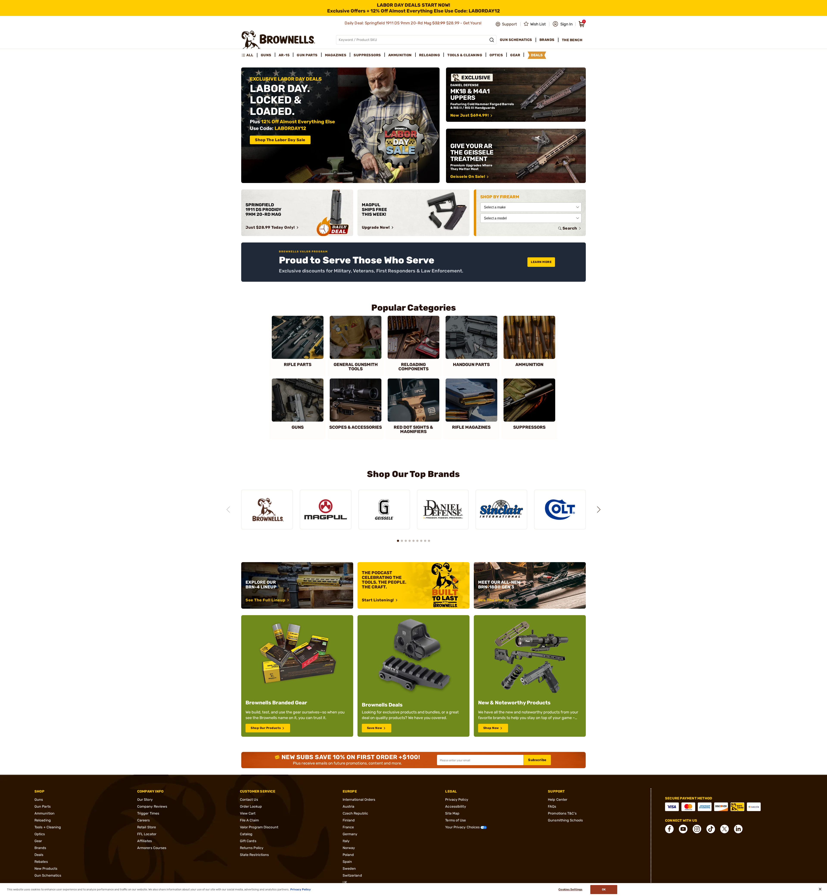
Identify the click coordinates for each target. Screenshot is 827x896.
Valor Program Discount (259, 827)
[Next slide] (599, 510)
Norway (349, 848)
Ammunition (44, 813)
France (348, 827)
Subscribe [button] (537, 760)
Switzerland (352, 875)
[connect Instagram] (697, 829)
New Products (45, 868)
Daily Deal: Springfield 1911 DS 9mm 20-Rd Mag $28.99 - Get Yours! (413, 23)
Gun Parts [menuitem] (307, 55)
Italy (346, 841)
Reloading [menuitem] (429, 55)
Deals (39, 855)
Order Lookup (251, 806)
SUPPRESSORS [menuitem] (367, 55)
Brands (40, 848)
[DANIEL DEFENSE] (442, 509)
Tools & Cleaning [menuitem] (464, 55)
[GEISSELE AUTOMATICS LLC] (384, 509)
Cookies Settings (570, 889)
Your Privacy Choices (462, 827)
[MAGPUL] (325, 509)
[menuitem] (249, 55)
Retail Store (146, 827)
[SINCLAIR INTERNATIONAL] (501, 509)
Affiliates (144, 841)
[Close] (820, 889)
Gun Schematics (47, 875)
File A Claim (249, 820)
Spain (347, 862)
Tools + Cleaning (47, 827)
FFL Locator (146, 834)
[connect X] (724, 829)
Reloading (42, 820)
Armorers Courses (151, 848)
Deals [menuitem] (537, 55)
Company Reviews (152, 806)
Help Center (557, 799)
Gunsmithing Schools (565, 820)
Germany (350, 834)
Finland (349, 820)
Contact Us (249, 799)
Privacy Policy (456, 799)
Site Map (452, 813)
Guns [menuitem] (266, 55)
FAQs (552, 806)
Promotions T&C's (562, 813)
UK (345, 882)
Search (570, 228)
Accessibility (455, 806)
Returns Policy (251, 848)
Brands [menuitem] (547, 40)
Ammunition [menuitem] (400, 55)
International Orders (359, 799)
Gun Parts (42, 806)
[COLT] (560, 509)
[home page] (278, 40)
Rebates (41, 862)
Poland (348, 855)
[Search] (491, 39)
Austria (348, 806)
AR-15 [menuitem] (284, 55)
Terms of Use (455, 820)
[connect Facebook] (669, 829)
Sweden (349, 868)
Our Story (145, 799)
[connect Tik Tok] (710, 829)
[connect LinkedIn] (738, 829)
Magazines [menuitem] (336, 55)
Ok (604, 889)
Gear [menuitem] (515, 55)
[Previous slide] (228, 510)
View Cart (248, 813)
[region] (413, 505)
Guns (38, 799)
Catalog (246, 834)
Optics (39, 834)
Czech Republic (355, 813)
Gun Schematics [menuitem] (516, 40)
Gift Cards (248, 841)
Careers (143, 820)
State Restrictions (254, 855)
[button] (563, 24)
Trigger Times (148, 813)
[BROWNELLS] (267, 509)
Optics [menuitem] (496, 55)
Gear (38, 841)
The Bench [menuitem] (572, 40)
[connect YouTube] (683, 829)
